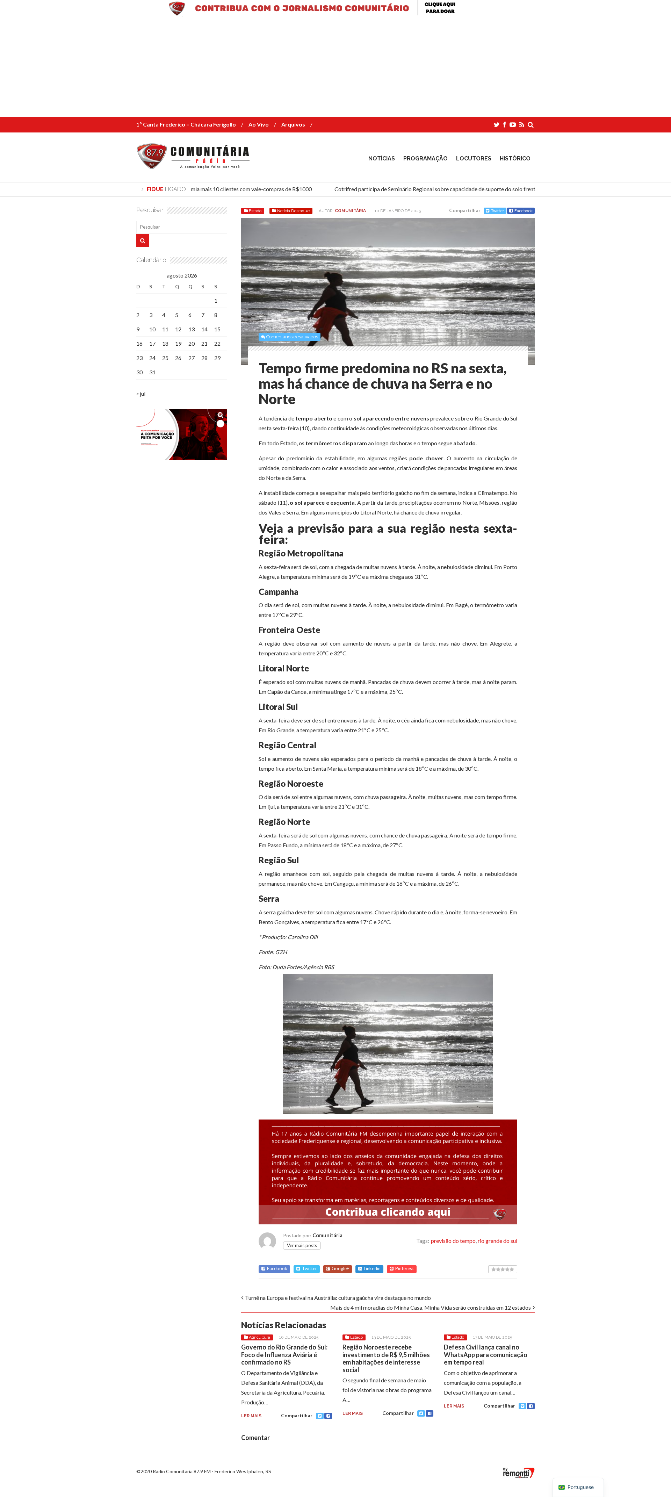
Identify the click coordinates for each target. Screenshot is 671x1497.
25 (165, 357)
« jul (140, 393)
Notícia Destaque (293, 210)
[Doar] (335, 14)
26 (178, 357)
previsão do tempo (453, 1240)
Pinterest (404, 1268)
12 (178, 329)
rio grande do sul (497, 1240)
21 (204, 343)
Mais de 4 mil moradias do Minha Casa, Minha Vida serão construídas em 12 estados (430, 1307)
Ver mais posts (302, 1245)
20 (191, 343)
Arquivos (293, 124)
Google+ (340, 1268)
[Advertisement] (209, 68)
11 (165, 329)
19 (178, 343)
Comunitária (350, 210)
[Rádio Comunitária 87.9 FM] (194, 164)
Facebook (523, 210)
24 (152, 357)
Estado (255, 210)
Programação (425, 158)
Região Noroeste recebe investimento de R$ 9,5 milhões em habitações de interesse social (386, 1358)
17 (152, 343)
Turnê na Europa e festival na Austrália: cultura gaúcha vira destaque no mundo (338, 1297)
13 (191, 329)
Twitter (497, 210)
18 (165, 343)
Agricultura (259, 1337)
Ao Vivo (258, 124)
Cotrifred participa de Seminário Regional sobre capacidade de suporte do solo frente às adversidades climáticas (456, 189)
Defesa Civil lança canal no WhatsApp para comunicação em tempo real (485, 1354)
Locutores (473, 158)
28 (204, 357)
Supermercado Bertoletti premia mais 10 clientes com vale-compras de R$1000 (205, 189)
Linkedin (372, 1268)
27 (191, 357)
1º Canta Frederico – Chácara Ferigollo (186, 124)
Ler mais (251, 1415)
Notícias (381, 158)
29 (217, 357)
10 (152, 329)
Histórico (515, 158)
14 (204, 329)
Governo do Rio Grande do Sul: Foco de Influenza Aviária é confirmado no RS (284, 1354)
